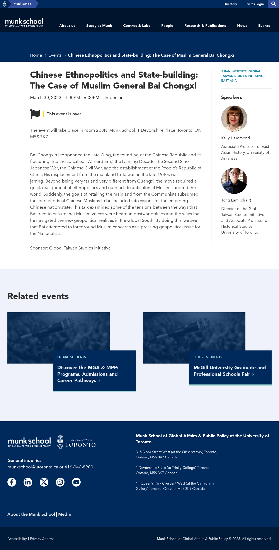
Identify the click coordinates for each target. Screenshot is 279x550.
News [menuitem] (242, 25)
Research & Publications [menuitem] (205, 25)
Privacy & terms (42, 538)
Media (64, 514)
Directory (230, 4)
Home (36, 55)
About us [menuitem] (67, 25)
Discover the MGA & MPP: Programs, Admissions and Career (88, 373)
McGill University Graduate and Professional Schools (230, 370)
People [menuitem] (167, 25)
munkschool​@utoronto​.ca (32, 467)
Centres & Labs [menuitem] (136, 25)
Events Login (254, 4)
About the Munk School (31, 514)
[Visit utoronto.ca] (4, 4)
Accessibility (17, 538)
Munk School (23, 4)
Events (54, 55)
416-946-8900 (79, 467)
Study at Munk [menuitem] (99, 25)
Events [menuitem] (264, 25)
